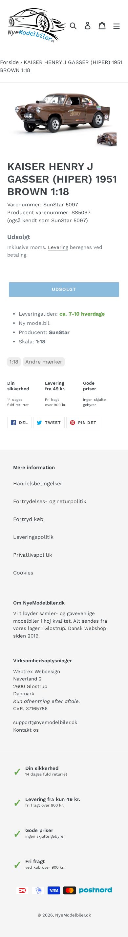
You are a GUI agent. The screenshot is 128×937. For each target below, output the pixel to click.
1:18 (14, 362)
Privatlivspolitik (32, 555)
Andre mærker (43, 362)
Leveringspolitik (33, 537)
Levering (58, 247)
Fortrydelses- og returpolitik (49, 501)
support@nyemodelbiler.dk (45, 722)
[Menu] (116, 25)
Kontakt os (26, 730)
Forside (9, 62)
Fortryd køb (28, 519)
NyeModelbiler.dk (73, 915)
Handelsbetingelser (37, 483)
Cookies (23, 573)
